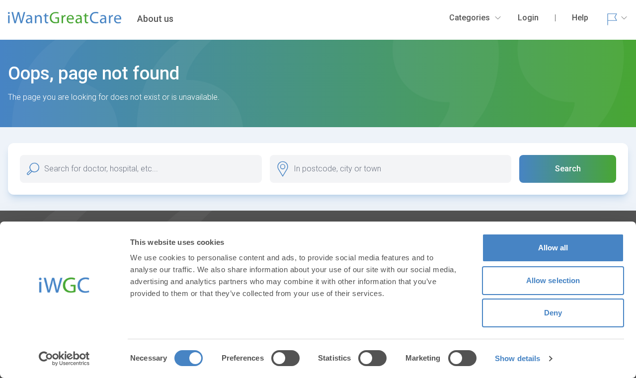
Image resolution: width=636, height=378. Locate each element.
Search (568, 168)
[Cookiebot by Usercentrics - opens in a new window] (64, 358)
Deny (553, 312)
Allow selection (553, 280)
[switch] (285, 358)
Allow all (553, 247)
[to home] (64, 22)
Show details (517, 358)
